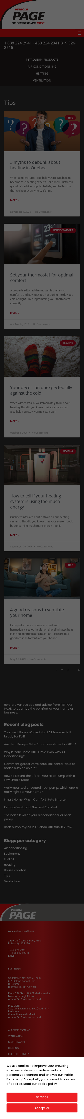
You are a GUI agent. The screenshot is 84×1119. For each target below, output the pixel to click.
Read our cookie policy (40, 1084)
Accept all (42, 1108)
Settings (42, 1097)
